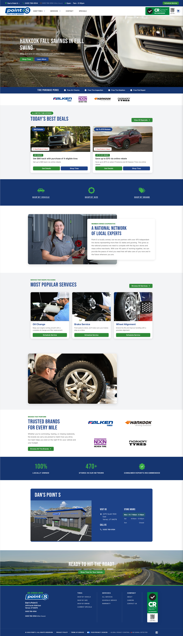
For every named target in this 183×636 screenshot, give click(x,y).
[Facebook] (157, 632)
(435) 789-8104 (31, 3)
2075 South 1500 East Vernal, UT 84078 (110, 516)
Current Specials (84, 607)
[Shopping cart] (178, 11)
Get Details (46, 168)
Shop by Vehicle (41, 197)
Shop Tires (26, 59)
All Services (107, 597)
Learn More (41, 59)
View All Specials (141, 120)
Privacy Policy (62, 632)
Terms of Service (77, 632)
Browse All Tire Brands (39, 449)
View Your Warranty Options (105, 393)
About (129, 597)
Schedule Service (50, 335)
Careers (130, 600)
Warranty (106, 603)
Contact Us (132, 603)
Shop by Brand (142, 197)
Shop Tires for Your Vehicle (91, 572)
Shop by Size (91, 197)
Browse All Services (140, 286)
